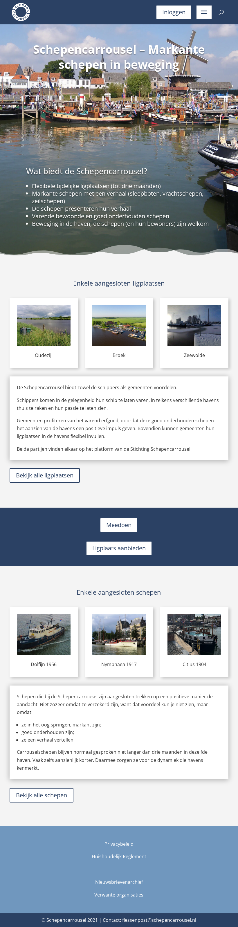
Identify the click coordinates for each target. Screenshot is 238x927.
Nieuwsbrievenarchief (119, 882)
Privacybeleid (119, 844)
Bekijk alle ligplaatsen (44, 475)
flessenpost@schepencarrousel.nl (159, 920)
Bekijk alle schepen (41, 795)
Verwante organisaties (118, 895)
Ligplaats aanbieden (119, 548)
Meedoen (118, 525)
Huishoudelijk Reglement (119, 856)
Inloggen (173, 12)
